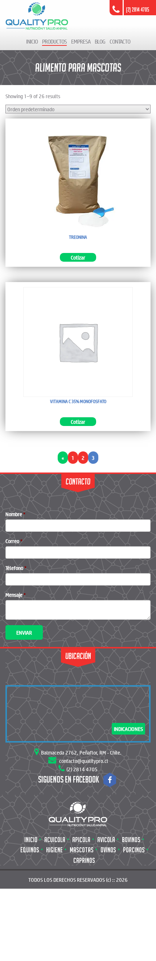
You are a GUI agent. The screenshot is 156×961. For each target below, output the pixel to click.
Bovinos (131, 840)
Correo (13, 540)
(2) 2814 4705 (82, 769)
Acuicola (54, 840)
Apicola (81, 840)
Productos (54, 41)
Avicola (106, 840)
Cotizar (78, 257)
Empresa (80, 41)
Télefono (15, 567)
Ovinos (108, 850)
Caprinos (84, 860)
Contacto (120, 41)
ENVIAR (24, 632)
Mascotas (82, 850)
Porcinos (134, 850)
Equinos (29, 850)
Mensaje (15, 594)
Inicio (32, 41)
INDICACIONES (128, 728)
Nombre (15, 514)
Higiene (54, 850)
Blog (100, 41)
